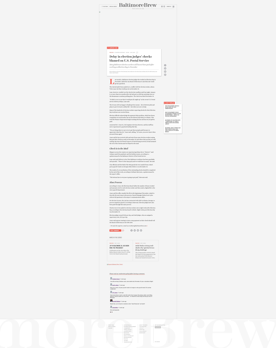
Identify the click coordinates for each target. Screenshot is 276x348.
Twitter (164, 6)
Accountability (128, 325)
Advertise (141, 329)
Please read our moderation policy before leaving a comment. (127, 274)
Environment (127, 334)
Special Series (111, 326)
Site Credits (157, 341)
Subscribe (157, 327)
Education (126, 332)
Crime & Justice (127, 329)
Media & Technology (129, 335)
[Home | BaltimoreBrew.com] (138, 5)
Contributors (142, 326)
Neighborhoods (128, 337)
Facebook (162, 6)
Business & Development (130, 326)
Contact (141, 328)
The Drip (110, 328)
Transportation (128, 342)
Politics (112, 52)
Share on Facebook (165, 66)
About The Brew (143, 325)
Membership (142, 332)
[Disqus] (133, 294)
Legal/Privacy (142, 331)
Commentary (127, 328)
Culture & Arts (127, 331)
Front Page (111, 325)
